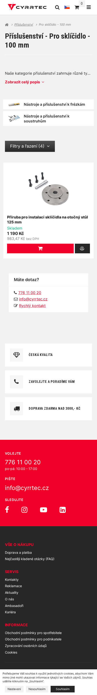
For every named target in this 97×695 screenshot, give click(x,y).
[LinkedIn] (63, 509)
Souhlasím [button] (63, 689)
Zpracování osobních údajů (26, 646)
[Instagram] (24, 509)
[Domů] (27, 7)
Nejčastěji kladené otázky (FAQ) (29, 559)
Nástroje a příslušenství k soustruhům (46, 118)
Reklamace (13, 586)
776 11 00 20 (23, 462)
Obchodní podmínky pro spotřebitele (33, 633)
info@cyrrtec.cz (33, 299)
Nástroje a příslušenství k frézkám (54, 104)
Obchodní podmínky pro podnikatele (33, 639)
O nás (9, 599)
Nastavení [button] (14, 689)
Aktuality (11, 592)
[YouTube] (43, 509)
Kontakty (12, 580)
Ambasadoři (14, 606)
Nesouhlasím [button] (37, 689)
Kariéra (10, 612)
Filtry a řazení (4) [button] (27, 146)
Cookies (11, 652)
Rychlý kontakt (32, 305)
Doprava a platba (18, 552)
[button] (40, 249)
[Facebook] (7, 509)
